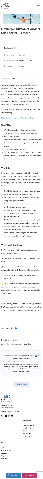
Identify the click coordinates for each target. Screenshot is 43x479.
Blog (2, 456)
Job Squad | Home (28, 425)
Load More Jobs (21, 384)
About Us (4, 458)
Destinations (27, 433)
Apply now (14, 475)
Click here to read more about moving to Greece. (18, 118)
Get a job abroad (28, 428)
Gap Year (4, 453)
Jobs (2, 447)
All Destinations (6, 450)
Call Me (31, 475)
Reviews (25, 431)
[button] (38, 5)
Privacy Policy (27, 436)
